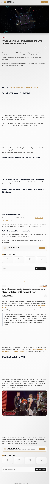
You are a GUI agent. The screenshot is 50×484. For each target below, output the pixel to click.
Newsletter (23, 481)
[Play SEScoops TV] (24, 19)
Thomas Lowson (7, 295)
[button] (24, 403)
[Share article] (45, 47)
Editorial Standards (35, 481)
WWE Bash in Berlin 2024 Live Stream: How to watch (24, 87)
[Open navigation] (2, 2)
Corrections (42, 481)
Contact (30, 481)
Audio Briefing (17, 481)
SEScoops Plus (44, 2)
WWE (4, 37)
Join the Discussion (40, 268)
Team (27, 481)
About (13, 481)
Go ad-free (42, 248)
